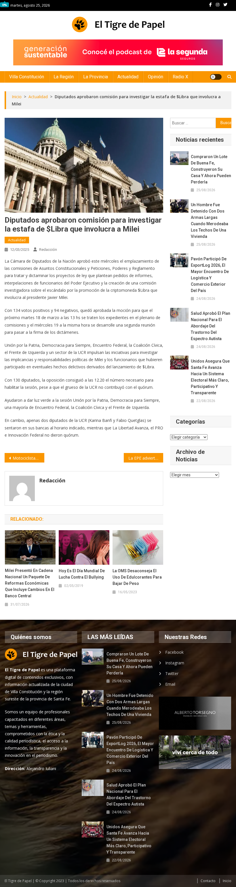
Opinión (155, 76)
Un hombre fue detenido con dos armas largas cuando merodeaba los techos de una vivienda (209, 220)
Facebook (174, 652)
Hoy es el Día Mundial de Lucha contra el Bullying (82, 573)
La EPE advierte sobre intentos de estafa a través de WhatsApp (145, 458)
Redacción (48, 249)
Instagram (174, 663)
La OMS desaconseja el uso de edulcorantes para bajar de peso (137, 577)
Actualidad (127, 76)
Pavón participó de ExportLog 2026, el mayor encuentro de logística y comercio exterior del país (210, 275)
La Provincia (95, 76)
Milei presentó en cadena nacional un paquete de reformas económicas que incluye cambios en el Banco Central (29, 583)
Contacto (208, 880)
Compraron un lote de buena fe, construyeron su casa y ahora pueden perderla (211, 169)
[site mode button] (216, 77)
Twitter (171, 673)
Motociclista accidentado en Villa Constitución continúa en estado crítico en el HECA (28, 458)
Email (170, 684)
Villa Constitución (26, 76)
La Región (64, 76)
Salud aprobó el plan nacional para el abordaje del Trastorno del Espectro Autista (210, 326)
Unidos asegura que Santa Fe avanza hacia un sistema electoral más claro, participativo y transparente (210, 377)
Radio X (180, 76)
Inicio (227, 880)
